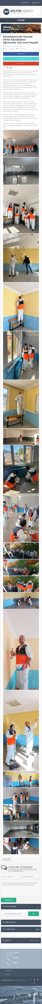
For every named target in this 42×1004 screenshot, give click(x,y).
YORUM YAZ (9, 900)
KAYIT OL (37, 3)
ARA (33, 913)
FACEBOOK (21, 54)
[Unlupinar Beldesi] (21, 15)
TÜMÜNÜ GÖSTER (34, 940)
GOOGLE (22, 63)
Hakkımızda (8, 970)
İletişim (7, 974)
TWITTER (22, 58)
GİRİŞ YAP (26, 3)
